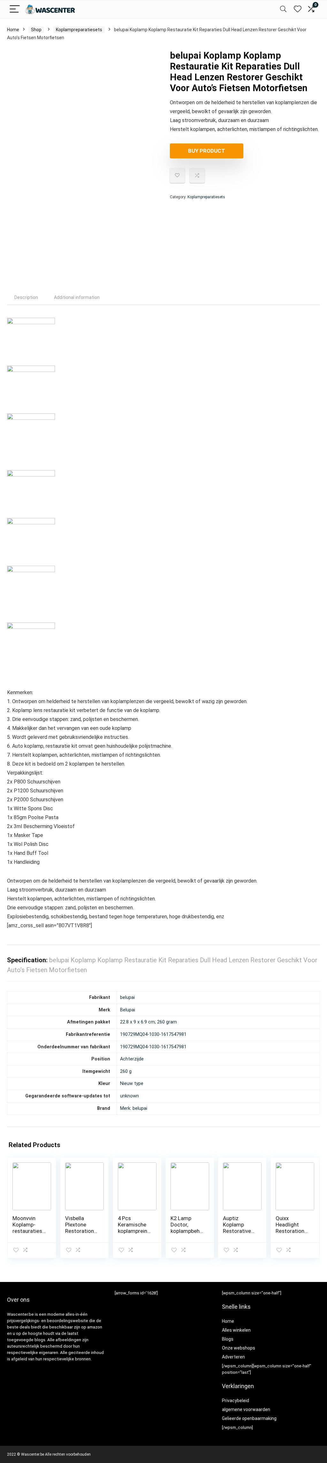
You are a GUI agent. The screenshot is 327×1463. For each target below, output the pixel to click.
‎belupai (127, 997)
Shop (36, 29)
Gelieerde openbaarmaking (249, 1418)
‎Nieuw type (131, 1083)
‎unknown (129, 1096)
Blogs (227, 1339)
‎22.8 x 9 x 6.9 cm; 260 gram (148, 1022)
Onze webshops (238, 1347)
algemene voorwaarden (246, 1409)
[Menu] (14, 9)
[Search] (283, 9)
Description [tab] (26, 297)
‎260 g (126, 1071)
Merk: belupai (133, 1108)
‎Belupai (127, 1010)
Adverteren (233, 1356)
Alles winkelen (236, 1330)
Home (13, 29)
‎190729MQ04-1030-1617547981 (153, 1034)
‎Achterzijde (132, 1059)
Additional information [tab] (77, 297)
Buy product (206, 151)
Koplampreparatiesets (79, 29)
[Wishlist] (297, 9)
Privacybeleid (235, 1400)
